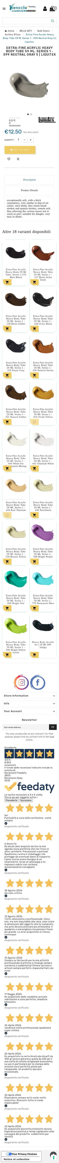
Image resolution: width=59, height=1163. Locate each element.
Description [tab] (29, 179)
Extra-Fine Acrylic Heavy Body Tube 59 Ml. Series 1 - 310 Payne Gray (16, 366)
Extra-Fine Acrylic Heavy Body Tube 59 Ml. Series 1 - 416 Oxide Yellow (43, 413)
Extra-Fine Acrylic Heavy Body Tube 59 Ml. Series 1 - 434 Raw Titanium (16, 506)
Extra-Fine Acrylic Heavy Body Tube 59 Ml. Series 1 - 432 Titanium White (43, 460)
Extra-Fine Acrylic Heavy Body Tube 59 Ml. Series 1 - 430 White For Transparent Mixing (15, 461)
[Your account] (45, 10)
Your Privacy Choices (24, 1154)
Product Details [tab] (29, 190)
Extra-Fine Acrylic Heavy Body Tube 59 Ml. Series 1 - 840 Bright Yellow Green (16, 647)
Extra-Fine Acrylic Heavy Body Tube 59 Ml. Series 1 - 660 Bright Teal (16, 599)
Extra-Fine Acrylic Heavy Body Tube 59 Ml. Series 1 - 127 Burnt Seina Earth (43, 274)
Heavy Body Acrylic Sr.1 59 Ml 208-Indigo (43, 644)
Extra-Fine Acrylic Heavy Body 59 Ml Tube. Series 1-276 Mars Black (16, 273)
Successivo (26, 800)
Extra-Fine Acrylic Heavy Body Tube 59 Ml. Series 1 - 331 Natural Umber (15, 413)
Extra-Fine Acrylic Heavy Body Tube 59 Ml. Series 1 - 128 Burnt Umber (16, 320)
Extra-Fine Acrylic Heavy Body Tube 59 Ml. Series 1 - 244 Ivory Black (43, 320)
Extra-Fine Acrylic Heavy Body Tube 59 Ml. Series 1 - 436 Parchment (43, 506)
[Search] (52, 21)
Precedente (11, 800)
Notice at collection (16, 1159)
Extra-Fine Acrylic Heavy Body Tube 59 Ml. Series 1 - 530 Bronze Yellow (16, 553)
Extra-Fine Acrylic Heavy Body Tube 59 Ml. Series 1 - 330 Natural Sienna (43, 366)
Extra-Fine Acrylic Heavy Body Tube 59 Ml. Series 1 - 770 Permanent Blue (43, 599)
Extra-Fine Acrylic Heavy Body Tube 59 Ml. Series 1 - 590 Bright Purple (43, 553)
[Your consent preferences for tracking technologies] (54, 1158)
